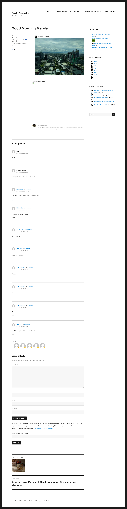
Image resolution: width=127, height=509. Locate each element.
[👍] (16, 345)
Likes (95, 65)
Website (14, 408)
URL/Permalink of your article (20, 433)
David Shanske (20, 13)
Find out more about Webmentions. (44, 428)
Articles (95, 61)
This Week (95, 29)
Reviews (96, 76)
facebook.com (28, 189)
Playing (95, 74)
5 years (92, 33)
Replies (95, 63)
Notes (95, 78)
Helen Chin (20, 208)
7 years (92, 36)
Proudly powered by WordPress (43, 501)
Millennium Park (101, 97)
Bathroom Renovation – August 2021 (101, 34)
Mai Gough (20, 189)
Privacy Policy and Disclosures (27, 501)
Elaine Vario (20, 229)
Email (14, 400)
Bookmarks (96, 67)
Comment (15, 364)
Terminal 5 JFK (100, 105)
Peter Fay (19, 248)
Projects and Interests (92, 11)
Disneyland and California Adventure (101, 38)
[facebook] (12, 49)
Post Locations (110, 11)
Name (14, 391)
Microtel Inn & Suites (102, 43)
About (47, 11)
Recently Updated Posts (63, 11)
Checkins (96, 72)
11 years (93, 45)
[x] (15, 49)
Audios (95, 70)
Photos (76, 11)
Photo (15, 37)
